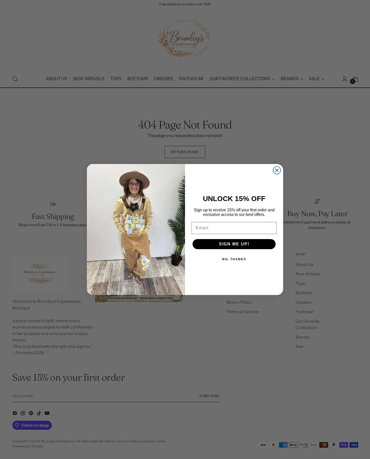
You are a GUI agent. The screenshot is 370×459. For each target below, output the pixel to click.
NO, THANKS (234, 259)
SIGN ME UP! (234, 244)
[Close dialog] (277, 170)
